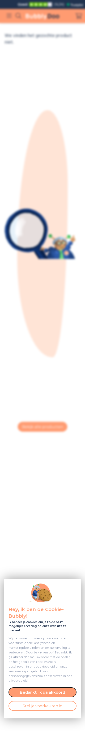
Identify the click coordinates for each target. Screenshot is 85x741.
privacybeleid (18, 681)
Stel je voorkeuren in (42, 706)
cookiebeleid (45, 666)
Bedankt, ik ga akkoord (42, 692)
